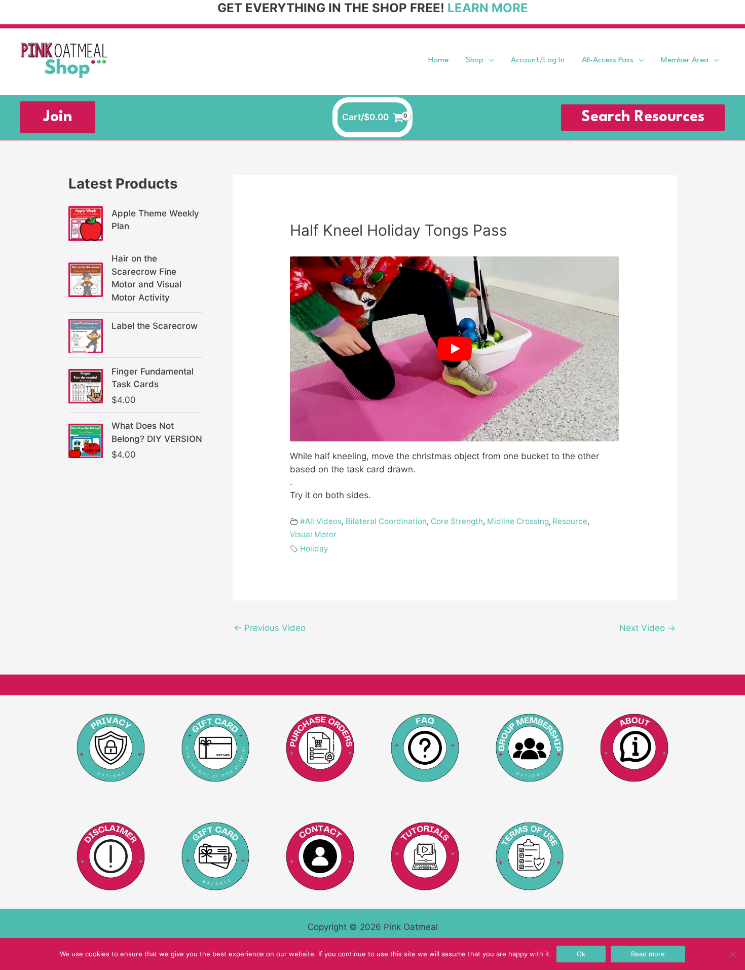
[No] (732, 954)
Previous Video (270, 628)
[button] (488, 60)
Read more (648, 954)
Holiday (314, 548)
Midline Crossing (518, 521)
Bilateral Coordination (386, 521)
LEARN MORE (488, 8)
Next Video (647, 628)
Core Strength (457, 521)
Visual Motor (313, 534)
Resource (569, 521)
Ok (581, 954)
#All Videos (321, 521)
